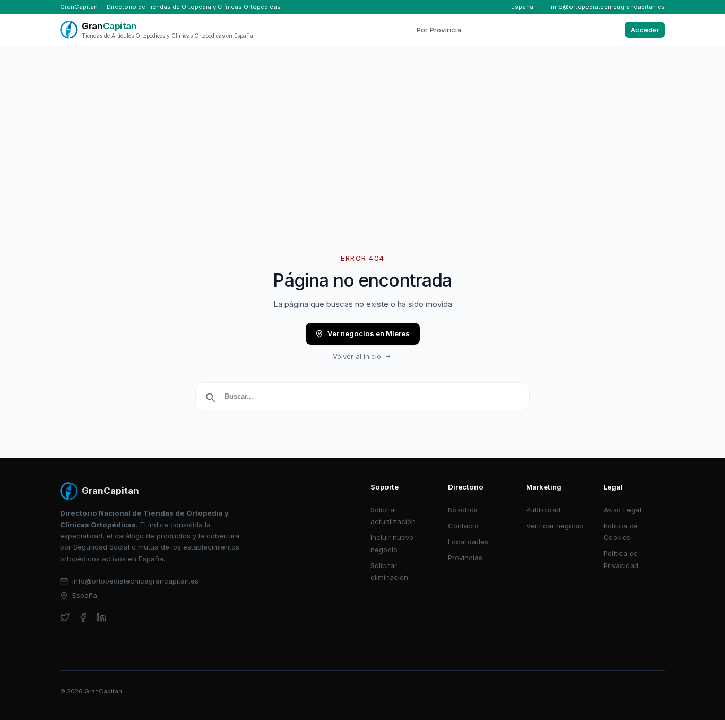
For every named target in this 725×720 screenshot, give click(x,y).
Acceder (645, 29)
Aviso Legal (622, 509)
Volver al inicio (357, 356)
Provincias (465, 557)
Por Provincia (439, 29)
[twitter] (65, 617)
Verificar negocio (554, 525)
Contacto (463, 525)
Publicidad (543, 509)
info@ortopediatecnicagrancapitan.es (608, 7)
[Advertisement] (362, 126)
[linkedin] (101, 617)
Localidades (468, 541)
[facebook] (83, 617)
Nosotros (463, 509)
